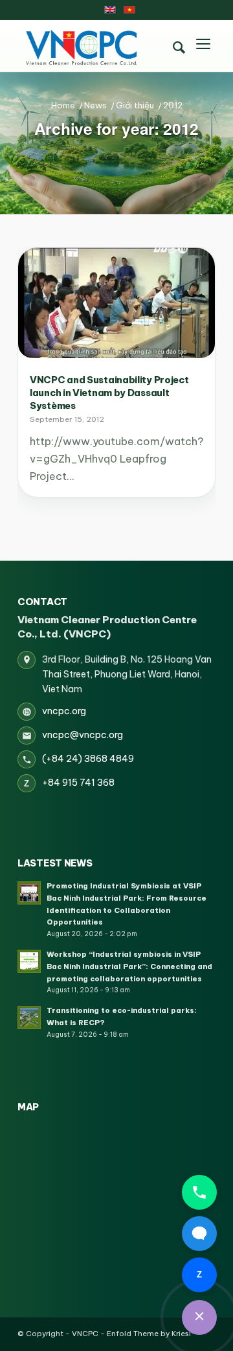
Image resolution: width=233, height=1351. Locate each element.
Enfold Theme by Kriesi (149, 1333)
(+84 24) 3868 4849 (88, 759)
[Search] (178, 48)
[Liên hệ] (199, 1317)
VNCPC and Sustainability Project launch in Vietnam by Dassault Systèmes (109, 393)
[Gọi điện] (199, 1192)
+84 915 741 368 (78, 782)
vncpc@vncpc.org (82, 735)
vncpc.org (64, 711)
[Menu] (203, 46)
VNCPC (85, 1333)
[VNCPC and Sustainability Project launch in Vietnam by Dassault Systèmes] (116, 303)
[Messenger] (199, 1233)
